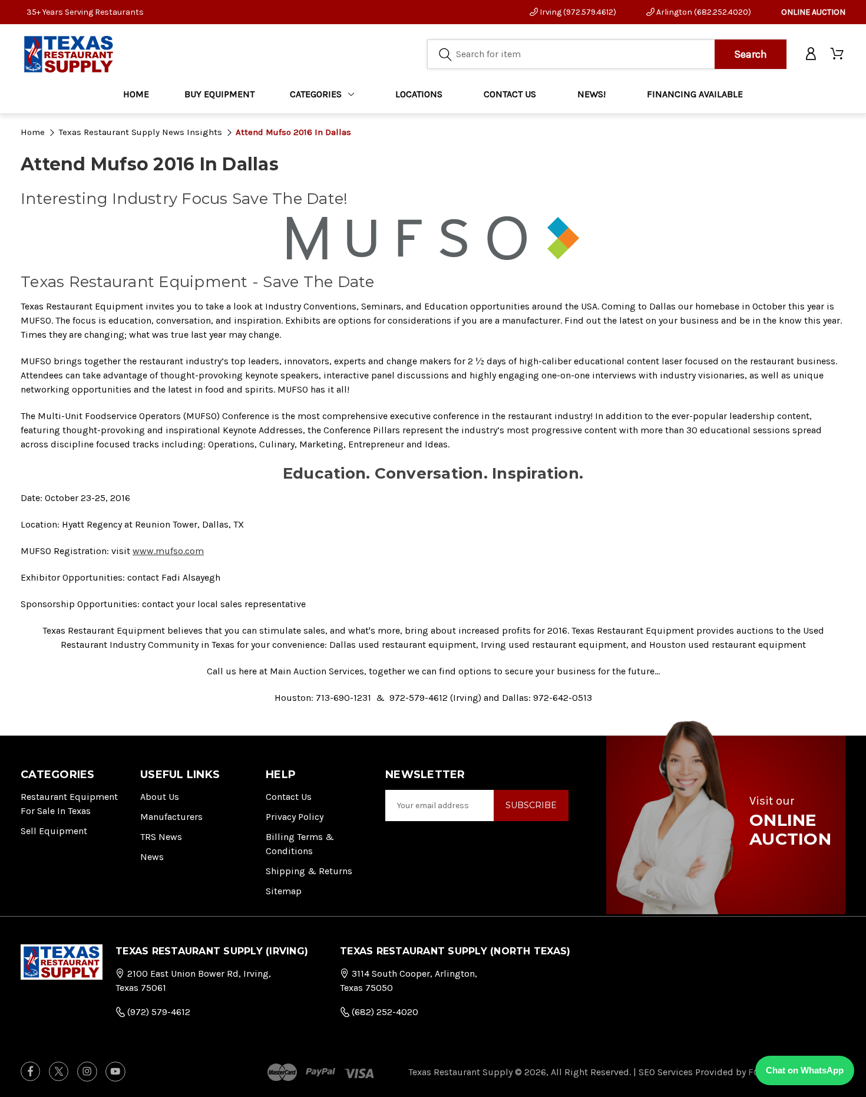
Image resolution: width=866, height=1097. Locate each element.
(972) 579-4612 (157, 1011)
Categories (316, 94)
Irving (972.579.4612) (577, 12)
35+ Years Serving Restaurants (85, 12)
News (152, 856)
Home (136, 94)
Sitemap (284, 891)
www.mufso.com (168, 550)
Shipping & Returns (309, 871)
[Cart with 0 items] (838, 54)
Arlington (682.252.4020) (703, 12)
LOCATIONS (418, 94)
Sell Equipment (54, 830)
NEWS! (591, 94)
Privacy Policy (294, 816)
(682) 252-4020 (383, 1011)
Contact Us (289, 796)
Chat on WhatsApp (805, 1070)
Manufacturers (171, 816)
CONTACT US (510, 94)
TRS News (161, 836)
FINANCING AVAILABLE (695, 94)
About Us (159, 796)
